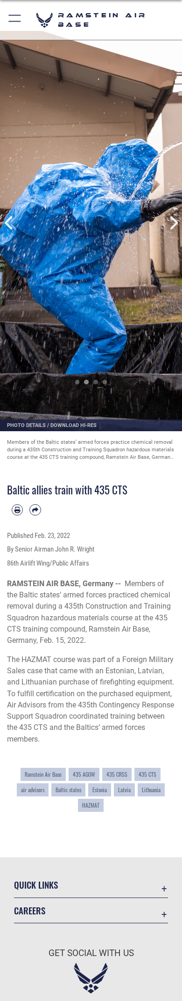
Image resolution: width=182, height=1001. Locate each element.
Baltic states (68, 790)
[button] (15, 20)
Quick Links (36, 884)
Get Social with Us (91, 953)
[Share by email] (35, 509)
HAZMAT (90, 805)
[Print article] (17, 509)
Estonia (99, 790)
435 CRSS (116, 774)
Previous (9, 223)
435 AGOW (84, 774)
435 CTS (147, 774)
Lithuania (151, 790)
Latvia (124, 790)
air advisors (32, 790)
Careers (29, 910)
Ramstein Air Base (43, 774)
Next (173, 223)
